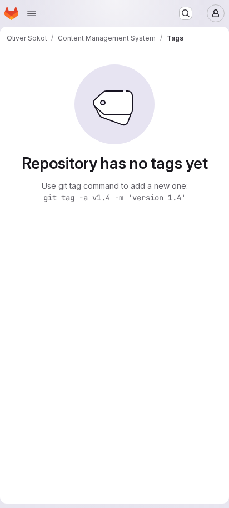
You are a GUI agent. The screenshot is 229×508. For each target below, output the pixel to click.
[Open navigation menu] (32, 13)
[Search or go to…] (185, 13)
